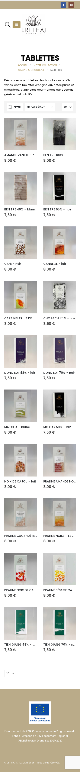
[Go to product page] (20, 134)
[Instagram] (71, 5)
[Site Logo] (33, 25)
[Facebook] (63, 5)
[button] (7, 25)
